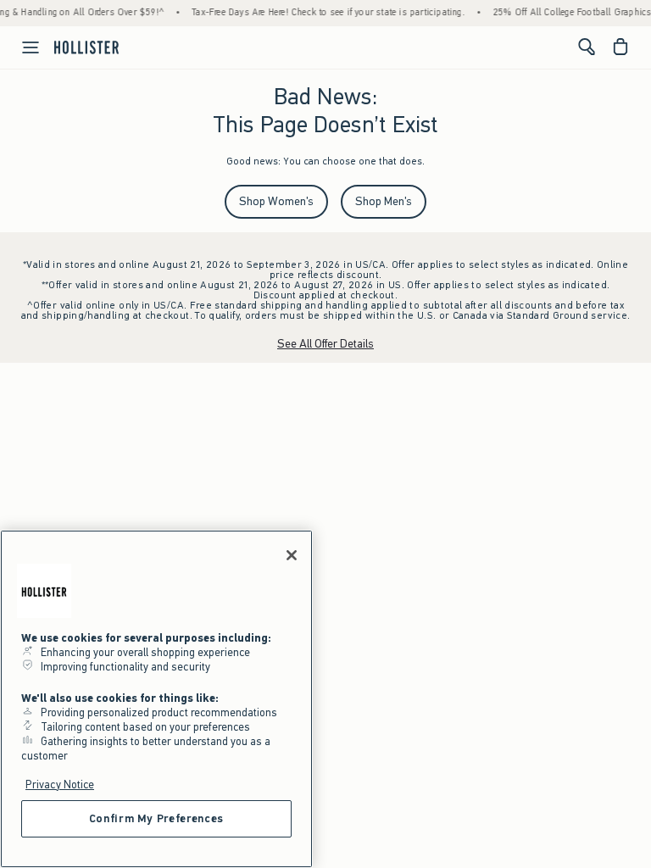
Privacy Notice (59, 784)
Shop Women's (276, 201)
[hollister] (86, 46)
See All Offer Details (325, 344)
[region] (156, 699)
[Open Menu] (22, 47)
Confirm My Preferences (156, 818)
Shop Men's (383, 201)
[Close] (291, 555)
